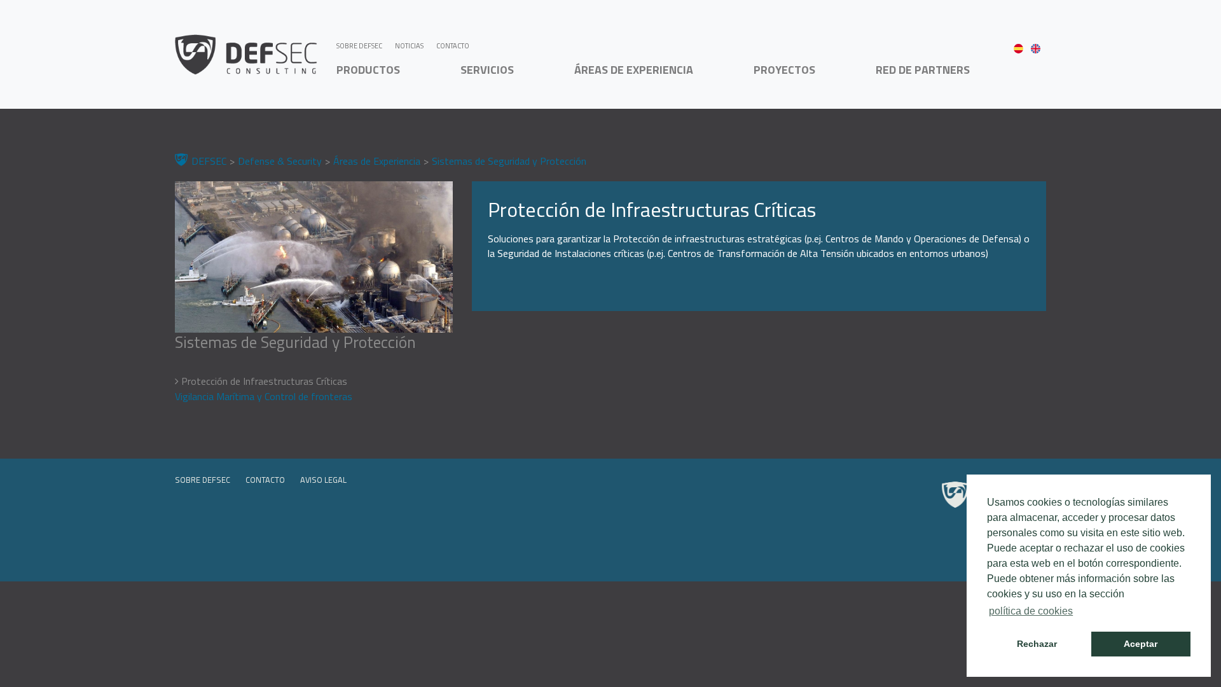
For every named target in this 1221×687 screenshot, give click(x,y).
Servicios (487, 69)
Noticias (409, 46)
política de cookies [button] (1031, 611)
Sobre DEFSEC (359, 46)
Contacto (452, 46)
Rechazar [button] (1037, 644)
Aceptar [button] (1140, 644)
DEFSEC (208, 161)
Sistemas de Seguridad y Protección (509, 161)
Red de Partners (923, 69)
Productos (368, 69)
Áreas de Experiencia (633, 69)
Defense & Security (280, 161)
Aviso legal (323, 479)
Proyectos (784, 69)
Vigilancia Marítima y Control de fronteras (263, 396)
